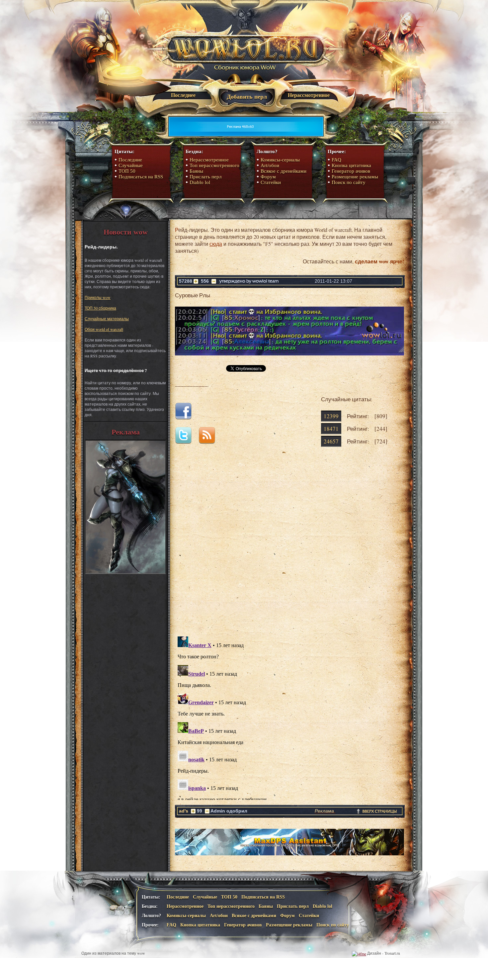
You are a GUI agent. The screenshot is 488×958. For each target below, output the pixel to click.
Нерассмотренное (309, 95)
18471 (331, 428)
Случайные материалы (107, 318)
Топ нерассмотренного (214, 165)
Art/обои (270, 165)
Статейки (271, 182)
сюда (215, 243)
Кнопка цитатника (351, 165)
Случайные (131, 165)
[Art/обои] (125, 572)
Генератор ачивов (351, 171)
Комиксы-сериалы (280, 159)
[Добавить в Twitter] (186, 441)
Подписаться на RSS (141, 176)
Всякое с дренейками (283, 171)
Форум (268, 176)
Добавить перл (247, 96)
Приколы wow (98, 297)
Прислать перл (205, 176)
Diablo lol (200, 182)
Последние (130, 159)
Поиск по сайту (349, 182)
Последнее (183, 95)
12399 (331, 416)
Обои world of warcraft (104, 329)
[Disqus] (289, 547)
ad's (183, 811)
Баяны (196, 171)
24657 (331, 441)
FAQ (336, 159)
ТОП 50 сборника (100, 308)
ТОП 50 (127, 171)
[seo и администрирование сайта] (359, 953)
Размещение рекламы (355, 176)
